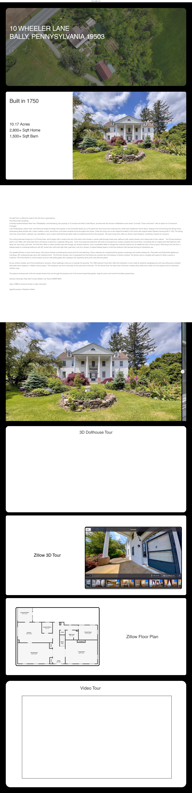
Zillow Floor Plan (142, 636)
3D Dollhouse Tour (95, 432)
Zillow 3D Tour (47, 555)
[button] (168, 776)
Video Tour (90, 688)
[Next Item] (182, 372)
